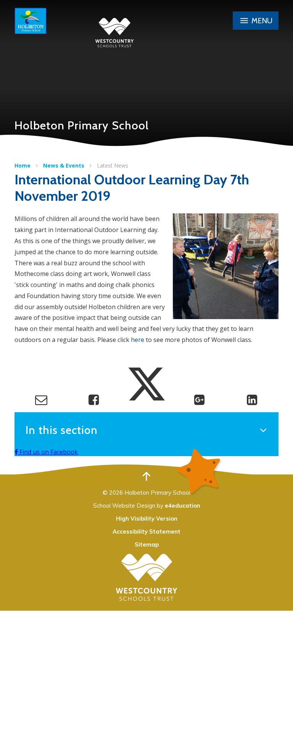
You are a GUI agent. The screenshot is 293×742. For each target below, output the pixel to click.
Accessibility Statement (146, 531)
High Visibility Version (146, 518)
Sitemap (147, 544)
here (137, 340)
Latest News (112, 165)
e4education (182, 505)
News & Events (63, 165)
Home (22, 165)
